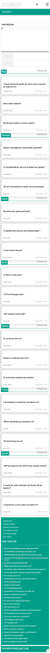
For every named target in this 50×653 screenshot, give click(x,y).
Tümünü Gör (42, 71)
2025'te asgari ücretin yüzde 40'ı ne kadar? (20, 626)
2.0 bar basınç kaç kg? (12, 582)
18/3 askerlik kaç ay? (12, 607)
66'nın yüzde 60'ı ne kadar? (14, 629)
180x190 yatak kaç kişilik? (13, 635)
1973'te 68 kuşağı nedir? (13, 588)
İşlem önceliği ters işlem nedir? (16, 642)
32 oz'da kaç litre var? (12, 576)
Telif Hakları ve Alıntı (10, 530)
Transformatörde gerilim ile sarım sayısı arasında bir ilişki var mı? (26, 559)
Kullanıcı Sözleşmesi (10, 527)
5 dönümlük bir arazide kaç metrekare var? (20, 552)
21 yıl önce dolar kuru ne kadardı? (17, 616)
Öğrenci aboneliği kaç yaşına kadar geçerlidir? (21, 548)
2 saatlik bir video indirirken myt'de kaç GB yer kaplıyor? (25, 569)
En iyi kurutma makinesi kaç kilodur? (17, 601)
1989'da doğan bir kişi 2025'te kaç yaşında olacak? (23, 555)
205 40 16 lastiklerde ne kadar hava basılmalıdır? (22, 610)
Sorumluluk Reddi (9, 534)
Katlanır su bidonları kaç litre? (15, 594)
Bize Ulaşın (7, 537)
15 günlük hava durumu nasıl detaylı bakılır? (20, 579)
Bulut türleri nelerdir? (12, 604)
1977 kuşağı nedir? (11, 623)
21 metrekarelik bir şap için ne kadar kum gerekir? (22, 572)
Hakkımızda (7, 521)
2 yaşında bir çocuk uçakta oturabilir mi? (19, 591)
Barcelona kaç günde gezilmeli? (16, 563)
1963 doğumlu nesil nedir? (14, 620)
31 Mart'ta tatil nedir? (12, 585)
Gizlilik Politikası (9, 524)
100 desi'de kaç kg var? (12, 598)
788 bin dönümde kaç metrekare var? (18, 566)
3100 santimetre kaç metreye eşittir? (18, 613)
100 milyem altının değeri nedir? (16, 638)
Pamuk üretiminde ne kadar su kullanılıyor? (20, 632)
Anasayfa (6, 12)
